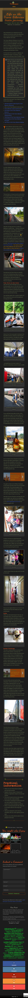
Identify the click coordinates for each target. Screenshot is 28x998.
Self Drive (18, 949)
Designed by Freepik (14, 923)
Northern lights (16, 944)
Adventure (10, 929)
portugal (6, 948)
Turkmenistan (8, 956)
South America (9, 950)
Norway (9, 946)
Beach (9, 931)
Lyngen (7, 943)
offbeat (15, 946)
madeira (21, 943)
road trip (13, 948)
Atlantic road (8, 930)
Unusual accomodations (19, 956)
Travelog (8, 955)
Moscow (9, 944)
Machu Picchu (13, 943)
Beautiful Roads (16, 931)
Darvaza (7, 936)
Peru (20, 946)
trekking (18, 955)
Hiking (21, 937)
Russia (21, 948)
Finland (6, 937)
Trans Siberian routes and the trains (13, 108)
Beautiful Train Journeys (13, 933)
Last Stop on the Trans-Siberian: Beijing (14, 122)
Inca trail (15, 939)
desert (13, 936)
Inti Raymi (20, 939)
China (7, 935)
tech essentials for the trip (13, 501)
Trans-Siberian (16, 952)
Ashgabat (20, 929)
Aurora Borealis (17, 930)
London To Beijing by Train (14, 942)
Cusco (20, 935)
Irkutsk (14, 940)
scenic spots (10, 949)
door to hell (19, 936)
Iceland (8, 939)
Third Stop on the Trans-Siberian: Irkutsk (14, 117)
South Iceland (18, 950)
